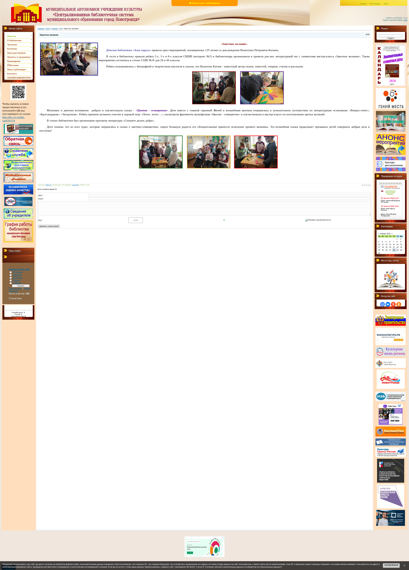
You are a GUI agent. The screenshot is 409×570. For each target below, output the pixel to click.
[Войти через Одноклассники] (398, 304)
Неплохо (17, 277)
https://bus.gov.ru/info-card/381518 (13, 118)
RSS (405, 20)
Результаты (15, 288)
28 (61, 29)
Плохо (16, 280)
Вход (386, 4)
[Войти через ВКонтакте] (388, 304)
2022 (48, 29)
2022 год (48, 185)
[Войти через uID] (382, 304)
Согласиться (391, 565)
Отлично (17, 272)
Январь (55, 29)
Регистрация (375, 4)
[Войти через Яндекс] (393, 304)
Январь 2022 (385, 234)
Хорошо (17, 275)
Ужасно (17, 283)
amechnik (75, 185)
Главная (363, 4)
